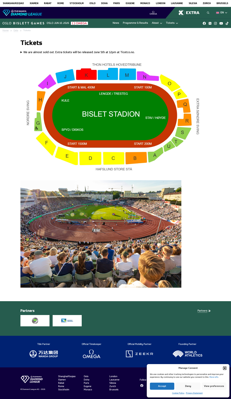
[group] (153, 12)
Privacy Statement (194, 393)
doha (104, 3)
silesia (193, 3)
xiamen (34, 3)
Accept (162, 386)
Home (6, 30)
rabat (48, 3)
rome (60, 3)
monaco (145, 3)
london (160, 3)
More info (213, 377)
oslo (92, 3)
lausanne (177, 3)
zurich (207, 3)
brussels (222, 3)
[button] (224, 368)
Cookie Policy (178, 393)
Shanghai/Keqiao (13, 3)
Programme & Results (135, 23)
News (116, 23)
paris (116, 3)
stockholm (77, 3)
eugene (130, 3)
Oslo (16, 30)
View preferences (214, 386)
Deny (188, 386)
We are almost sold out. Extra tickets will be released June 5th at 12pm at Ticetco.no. (79, 52)
